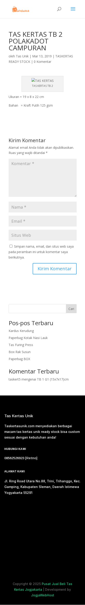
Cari (71, 309)
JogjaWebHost (42, 595)
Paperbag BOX (19, 359)
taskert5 (15, 379)
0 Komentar (42, 61)
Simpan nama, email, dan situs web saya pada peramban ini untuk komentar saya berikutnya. (41, 251)
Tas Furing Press (21, 345)
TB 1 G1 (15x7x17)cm (53, 379)
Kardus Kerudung (21, 331)
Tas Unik (22, 56)
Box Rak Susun (20, 352)
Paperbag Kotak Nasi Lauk (28, 338)
